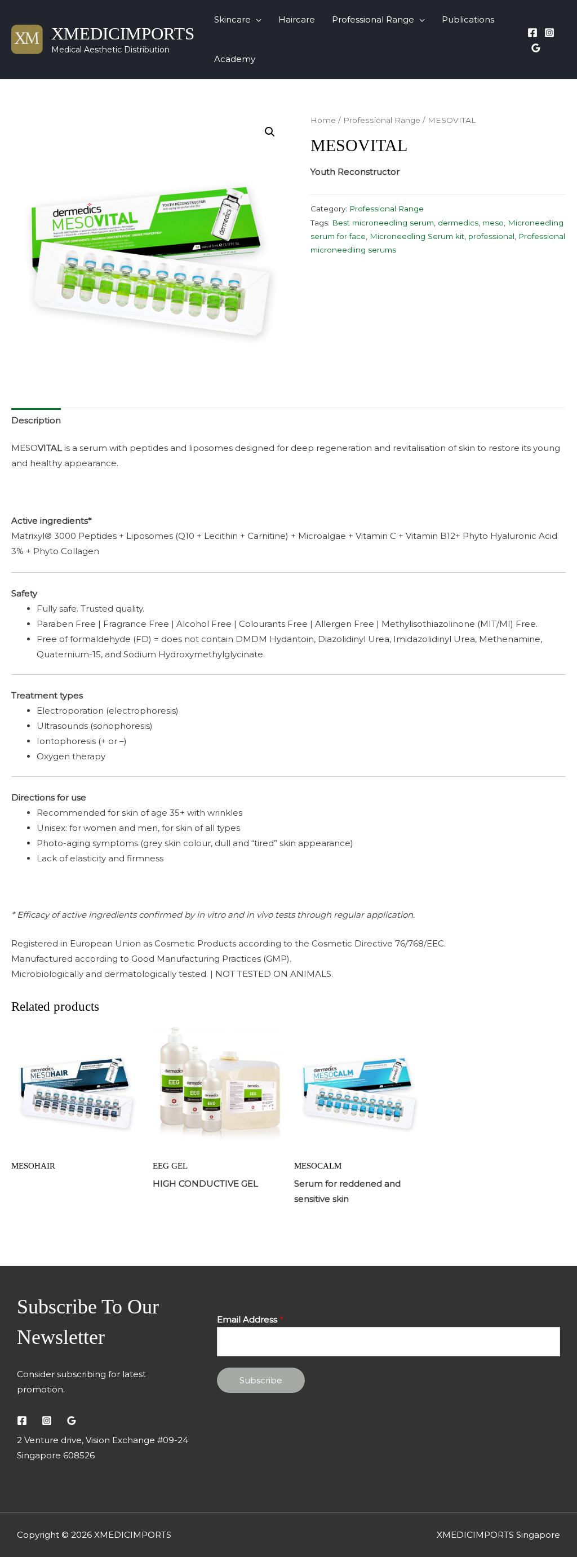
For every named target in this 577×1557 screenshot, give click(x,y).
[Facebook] (532, 33)
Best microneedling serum (383, 222)
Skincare (232, 19)
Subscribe (260, 1380)
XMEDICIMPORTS (122, 33)
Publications (468, 19)
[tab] (36, 420)
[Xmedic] (536, 48)
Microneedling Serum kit (417, 236)
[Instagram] (549, 33)
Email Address (250, 1319)
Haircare (296, 19)
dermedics (458, 222)
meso (493, 222)
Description (36, 420)
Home (323, 120)
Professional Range (373, 19)
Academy (234, 59)
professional (491, 236)
